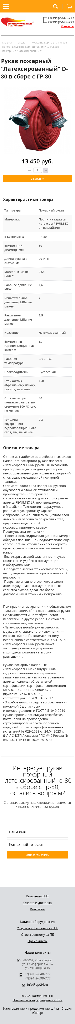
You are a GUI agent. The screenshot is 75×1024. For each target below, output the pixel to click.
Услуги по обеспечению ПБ (37, 928)
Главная (7, 42)
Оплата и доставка (37, 903)
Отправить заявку (37, 855)
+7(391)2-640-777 (61, 18)
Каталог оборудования (37, 921)
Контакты (67, 26)
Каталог (21, 42)
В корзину (37, 178)
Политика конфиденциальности (37, 1000)
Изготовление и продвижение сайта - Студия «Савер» (37, 1010)
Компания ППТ (37, 896)
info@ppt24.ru (37, 984)
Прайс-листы (38, 941)
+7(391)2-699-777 (61, 22)
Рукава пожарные (42, 42)
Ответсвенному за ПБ (37, 934)
